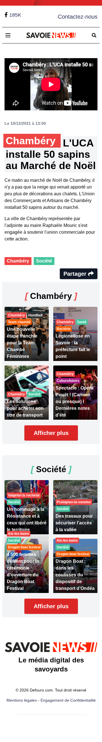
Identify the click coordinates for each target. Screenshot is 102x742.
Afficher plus (51, 433)
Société (44, 261)
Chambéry (18, 261)
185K (15, 15)
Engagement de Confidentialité (68, 700)
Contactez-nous (77, 17)
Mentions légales (22, 700)
